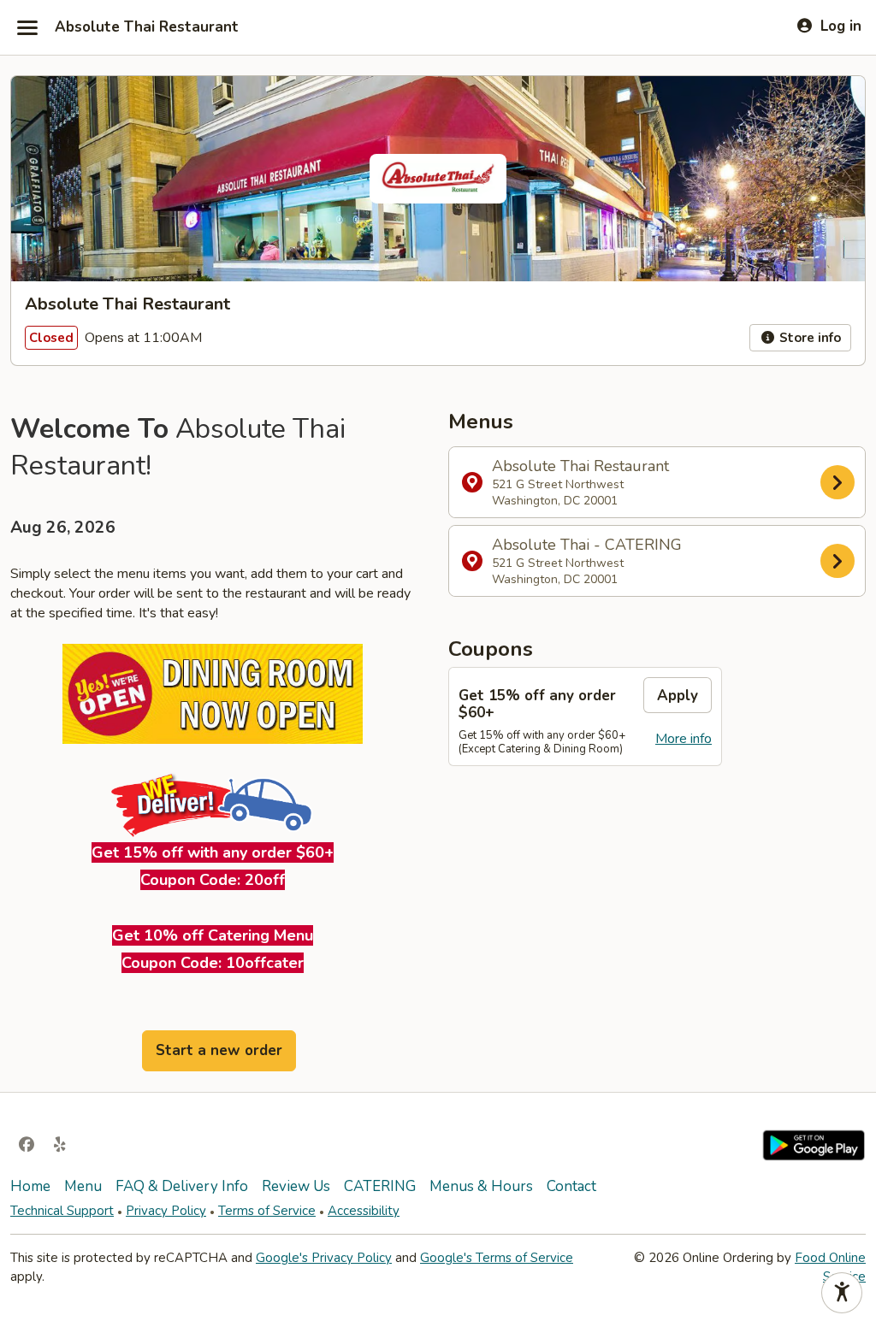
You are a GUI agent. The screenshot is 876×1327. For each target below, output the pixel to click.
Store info (808, 337)
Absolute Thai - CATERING (587, 560)
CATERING (380, 1186)
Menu (83, 1186)
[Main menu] (27, 27)
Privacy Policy (166, 1210)
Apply (677, 695)
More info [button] (683, 738)
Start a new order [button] (219, 1050)
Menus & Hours (481, 1186)
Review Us (296, 1186)
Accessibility (364, 1210)
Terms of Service (267, 1210)
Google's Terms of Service (496, 1257)
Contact (571, 1186)
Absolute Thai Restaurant (147, 27)
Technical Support (62, 1210)
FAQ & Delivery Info (181, 1186)
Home (30, 1186)
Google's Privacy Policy (324, 1257)
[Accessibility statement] (841, 1292)
